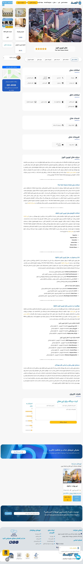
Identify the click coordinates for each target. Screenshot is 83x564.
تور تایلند (38, 536)
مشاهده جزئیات (77, 498)
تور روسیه (37, 534)
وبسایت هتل (7, 45)
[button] (7, 560)
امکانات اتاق (65, 60)
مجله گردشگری (39, 2)
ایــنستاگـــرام (17, 452)
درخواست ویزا (21, 3)
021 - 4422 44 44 (7, 3)
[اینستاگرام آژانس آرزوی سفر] (14, 542)
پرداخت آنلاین (32, 3)
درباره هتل (39, 60)
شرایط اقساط (47, 2)
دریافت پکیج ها (67, 498)
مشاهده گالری (9, 27)
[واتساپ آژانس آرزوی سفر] (17, 542)
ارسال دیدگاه (63, 422)
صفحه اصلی (64, 2)
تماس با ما (51, 539)
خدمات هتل (57, 60)
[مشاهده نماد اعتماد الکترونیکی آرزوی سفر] (36, 556)
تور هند (38, 539)
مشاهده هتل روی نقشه (11, 67)
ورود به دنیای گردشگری (48, 544)
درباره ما (52, 536)
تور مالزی (38, 544)
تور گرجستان (37, 541)
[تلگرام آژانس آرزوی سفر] (10, 542)
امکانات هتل (74, 60)
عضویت (8, 513)
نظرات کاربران (31, 60)
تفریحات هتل (48, 60)
